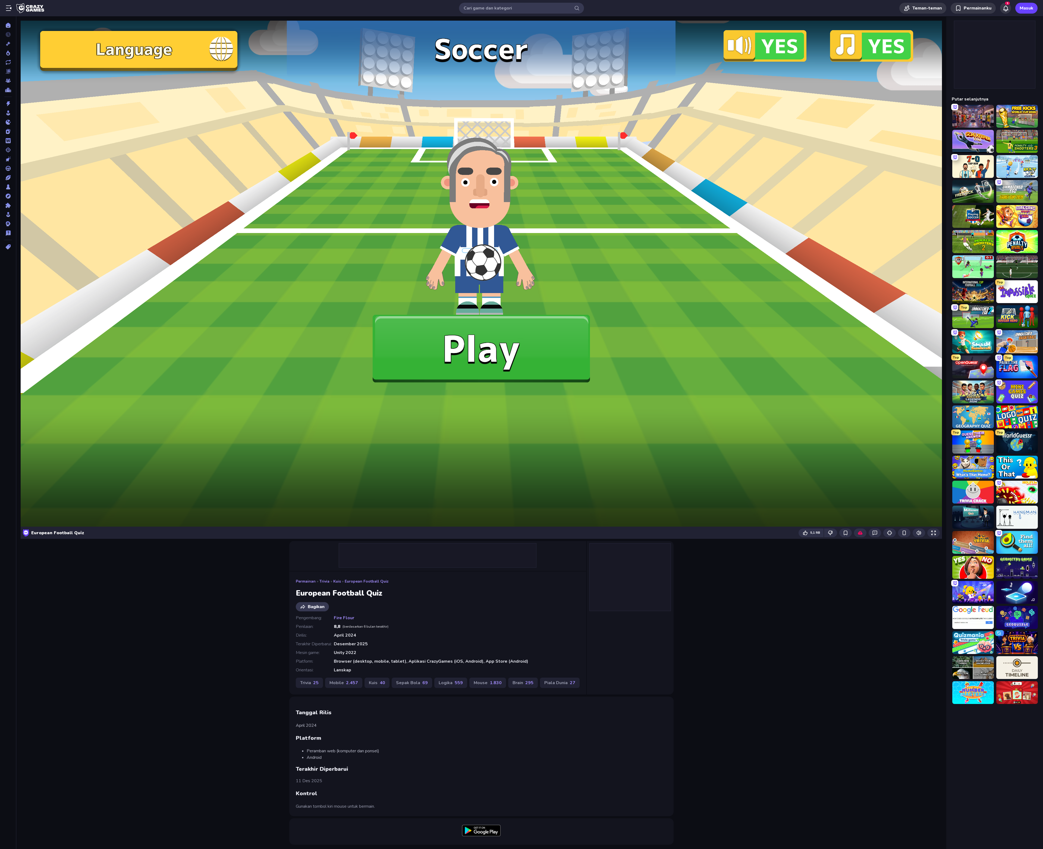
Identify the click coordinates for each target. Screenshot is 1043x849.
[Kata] (8, 140)
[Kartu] (8, 131)
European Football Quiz (367, 581)
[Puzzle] (8, 205)
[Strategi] (8, 223)
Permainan (306, 581)
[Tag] (8, 246)
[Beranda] (8, 25)
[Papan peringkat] (8, 90)
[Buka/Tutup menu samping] (8, 8)
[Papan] (8, 186)
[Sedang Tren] (8, 53)
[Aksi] (8, 103)
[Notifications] (1005, 8)
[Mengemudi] (8, 168)
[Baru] (8, 43)
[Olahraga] (8, 177)
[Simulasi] (8, 214)
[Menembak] (8, 150)
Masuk (1026, 8)
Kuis (337, 581)
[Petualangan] (8, 196)
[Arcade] (8, 113)
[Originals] (8, 71)
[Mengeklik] (8, 159)
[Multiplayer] (8, 80)
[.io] (8, 122)
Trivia (324, 581)
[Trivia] (8, 233)
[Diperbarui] (8, 62)
